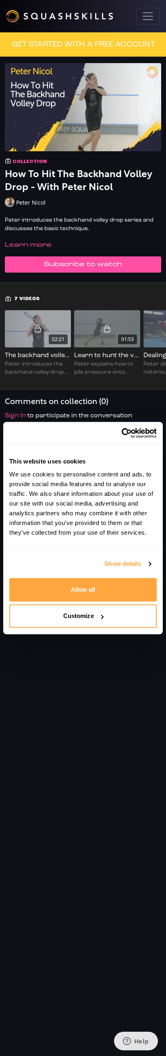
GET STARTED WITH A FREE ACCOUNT (83, 44)
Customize (78, 615)
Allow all (83, 589)
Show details (122, 563)
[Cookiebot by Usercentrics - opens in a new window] (121, 433)
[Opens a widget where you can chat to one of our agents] (136, 1042)
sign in (15, 416)
